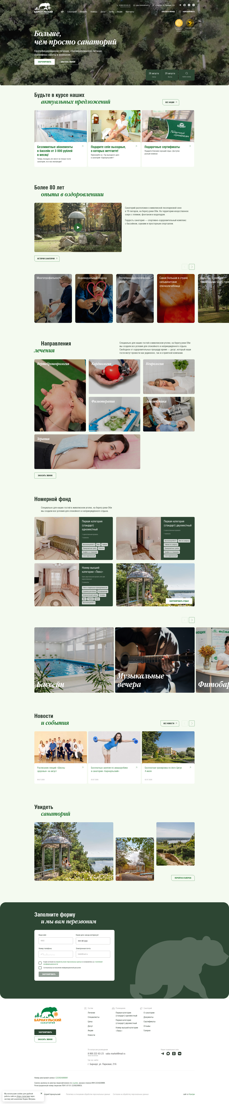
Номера (94, 11)
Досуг (103, 11)
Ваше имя (42, 935)
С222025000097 (61, 1078)
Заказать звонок (45, 1039)
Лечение (83, 11)
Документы (148, 1017)
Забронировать (44, 62)
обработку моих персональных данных (69, 962)
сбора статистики (23, 1096)
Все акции (169, 102)
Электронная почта (83, 948)
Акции (119, 11)
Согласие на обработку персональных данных (131, 1094)
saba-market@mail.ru (143, 5)
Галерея (147, 1030)
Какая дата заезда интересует (87, 935)
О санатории (149, 1012)
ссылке (75, 1083)
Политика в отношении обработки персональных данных (88, 1094)
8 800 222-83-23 (124, 5)
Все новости (169, 723)
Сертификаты (149, 1021)
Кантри (192, 1094)
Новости (91, 1035)
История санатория (46, 259)
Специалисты (93, 1017)
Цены (111, 11)
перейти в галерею (183, 878)
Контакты (130, 11)
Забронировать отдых (179, 601)
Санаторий (72, 11)
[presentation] (36, 538)
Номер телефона (45, 948)
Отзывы (147, 1026)
